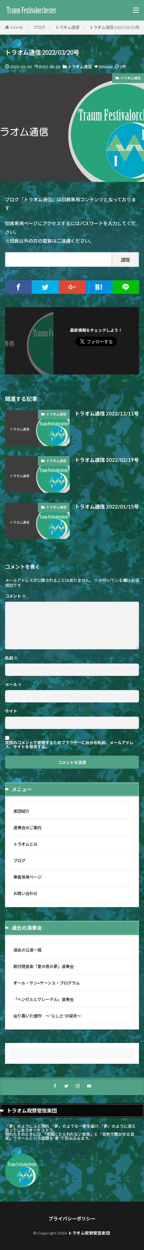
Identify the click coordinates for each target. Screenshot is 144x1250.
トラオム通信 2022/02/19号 (107, 460)
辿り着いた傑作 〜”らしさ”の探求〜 (47, 1015)
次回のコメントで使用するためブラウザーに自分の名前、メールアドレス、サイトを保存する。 (69, 745)
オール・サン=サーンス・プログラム (46, 982)
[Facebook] (18, 287)
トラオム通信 (67, 27)
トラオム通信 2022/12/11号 (107, 413)
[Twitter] (45, 287)
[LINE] (125, 287)
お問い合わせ (25, 893)
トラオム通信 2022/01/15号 (107, 506)
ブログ (39, 27)
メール (13, 685)
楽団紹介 (21, 811)
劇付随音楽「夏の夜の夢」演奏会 (43, 966)
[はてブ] (98, 287)
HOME (17, 27)
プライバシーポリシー (72, 1218)
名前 (11, 658)
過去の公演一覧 (27, 950)
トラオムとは (25, 844)
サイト (11, 711)
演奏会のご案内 (27, 827)
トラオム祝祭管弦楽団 (89, 1233)
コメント (15, 596)
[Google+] (72, 287)
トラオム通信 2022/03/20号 (114, 27)
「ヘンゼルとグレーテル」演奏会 (43, 999)
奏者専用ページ (27, 877)
